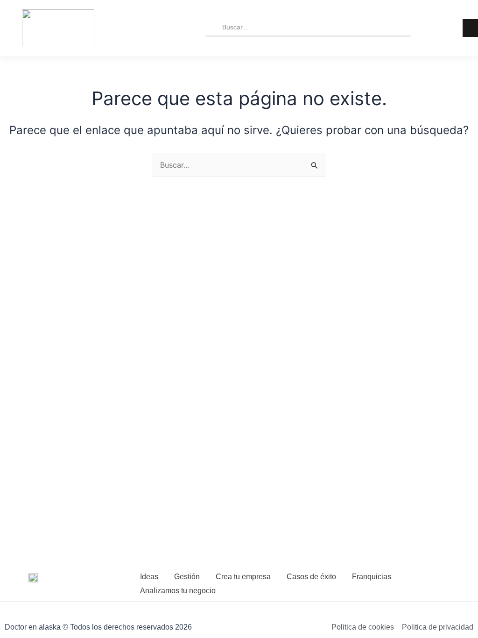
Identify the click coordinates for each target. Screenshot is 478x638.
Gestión (187, 577)
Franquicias (371, 577)
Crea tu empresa (243, 577)
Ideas (149, 577)
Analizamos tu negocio (178, 591)
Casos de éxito (311, 577)
